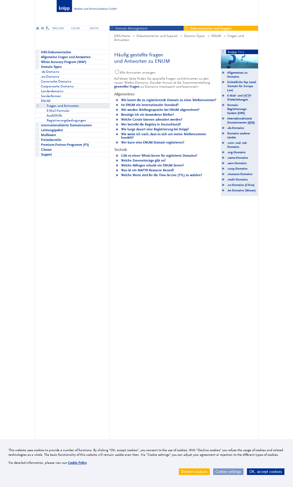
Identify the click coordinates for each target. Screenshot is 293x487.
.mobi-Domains (237, 179)
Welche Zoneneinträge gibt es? (143, 160)
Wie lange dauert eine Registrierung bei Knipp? (155, 129)
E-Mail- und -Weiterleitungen (239, 97)
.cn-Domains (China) (240, 185)
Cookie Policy (77, 463)
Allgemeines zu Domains (237, 74)
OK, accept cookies (265, 472)
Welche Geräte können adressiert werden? (151, 119)
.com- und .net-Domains (237, 145)
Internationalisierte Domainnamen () (241, 120)
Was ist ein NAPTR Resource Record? (147, 170)
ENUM (216, 36)
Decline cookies (194, 472)
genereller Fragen (127, 87)
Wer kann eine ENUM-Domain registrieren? (152, 142)
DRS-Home (122, 36)
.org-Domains (236, 152)
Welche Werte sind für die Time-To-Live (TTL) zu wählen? (161, 175)
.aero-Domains (237, 163)
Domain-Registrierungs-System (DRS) (237, 109)
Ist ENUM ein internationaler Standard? (150, 105)
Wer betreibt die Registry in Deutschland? (151, 124)
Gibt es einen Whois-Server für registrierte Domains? (159, 156)
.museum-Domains (239, 174)
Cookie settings (228, 472)
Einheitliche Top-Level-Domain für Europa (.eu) (242, 86)
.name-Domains (237, 158)
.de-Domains (235, 128)
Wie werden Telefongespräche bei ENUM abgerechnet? (160, 110)
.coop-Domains (237, 168)
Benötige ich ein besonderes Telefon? (147, 115)
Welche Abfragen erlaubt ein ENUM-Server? (152, 165)
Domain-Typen (194, 36)
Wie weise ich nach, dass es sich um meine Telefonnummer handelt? (163, 136)
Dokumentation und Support (157, 36)
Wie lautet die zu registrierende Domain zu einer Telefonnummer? (168, 100)
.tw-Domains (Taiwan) (241, 190)
